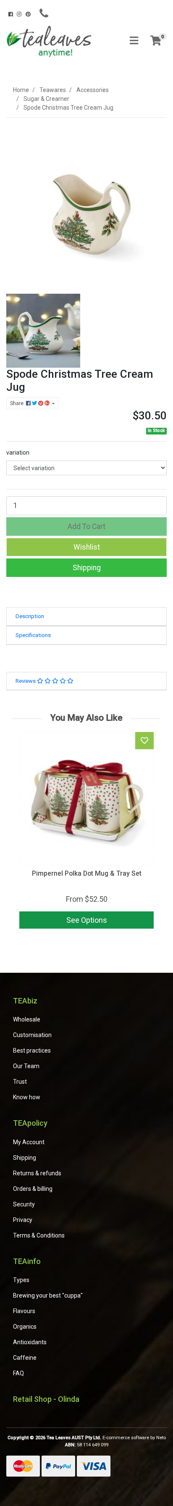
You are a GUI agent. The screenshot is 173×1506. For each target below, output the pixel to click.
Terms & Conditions (39, 1235)
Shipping (87, 567)
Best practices (32, 1050)
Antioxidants (30, 1342)
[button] (86, 547)
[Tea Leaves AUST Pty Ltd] (50, 40)
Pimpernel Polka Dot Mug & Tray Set (87, 873)
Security (24, 1204)
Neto (161, 1437)
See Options (86, 920)
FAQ (18, 1373)
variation (17, 452)
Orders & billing (32, 1188)
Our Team (26, 1066)
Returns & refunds (37, 1173)
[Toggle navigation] (134, 41)
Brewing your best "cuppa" (48, 1295)
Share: (18, 403)
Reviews (26, 681)
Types (21, 1280)
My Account (29, 1142)
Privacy (22, 1219)
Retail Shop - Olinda (46, 1399)
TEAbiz (25, 1000)
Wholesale (26, 1019)
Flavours (24, 1311)
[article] (86, 832)
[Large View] (43, 329)
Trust (20, 1081)
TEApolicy (30, 1123)
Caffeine (25, 1357)
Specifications (33, 635)
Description (30, 616)
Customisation (32, 1035)
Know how (26, 1097)
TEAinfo (27, 1261)
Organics (25, 1326)
